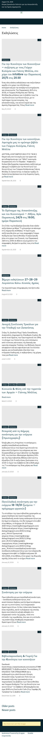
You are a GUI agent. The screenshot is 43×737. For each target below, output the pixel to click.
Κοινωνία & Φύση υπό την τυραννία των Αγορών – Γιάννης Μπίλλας (21, 390)
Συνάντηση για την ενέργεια (17, 592)
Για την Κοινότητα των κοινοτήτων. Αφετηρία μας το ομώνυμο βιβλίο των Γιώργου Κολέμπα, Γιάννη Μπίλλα (21, 144)
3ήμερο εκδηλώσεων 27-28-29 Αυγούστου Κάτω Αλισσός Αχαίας (20, 281)
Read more (29, 105)
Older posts (8, 706)
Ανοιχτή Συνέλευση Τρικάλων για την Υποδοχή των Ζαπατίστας (20, 326)
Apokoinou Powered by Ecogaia (13, 733)
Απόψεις (5, 135)
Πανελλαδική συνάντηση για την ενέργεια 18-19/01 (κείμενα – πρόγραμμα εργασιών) (19, 505)
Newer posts (8, 710)
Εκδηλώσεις (14, 27)
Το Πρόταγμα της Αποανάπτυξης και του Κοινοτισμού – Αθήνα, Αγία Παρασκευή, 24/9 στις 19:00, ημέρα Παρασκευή (21, 216)
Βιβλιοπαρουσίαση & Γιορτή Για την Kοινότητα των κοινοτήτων (19, 657)
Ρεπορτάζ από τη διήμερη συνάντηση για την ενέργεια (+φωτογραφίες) (17, 434)
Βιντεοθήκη (12, 385)
